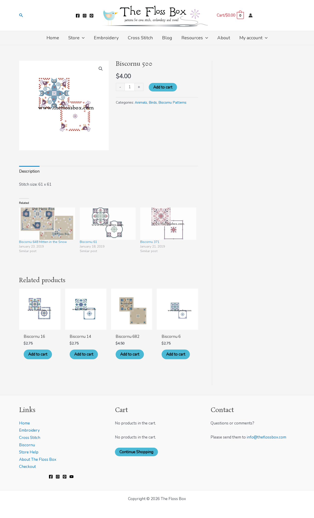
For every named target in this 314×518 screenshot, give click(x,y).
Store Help (28, 452)
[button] (21, 15)
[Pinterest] (91, 16)
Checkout (27, 466)
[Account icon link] (250, 15)
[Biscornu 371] (168, 223)
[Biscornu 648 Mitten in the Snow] (47, 223)
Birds (153, 102)
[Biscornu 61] (108, 223)
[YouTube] (71, 477)
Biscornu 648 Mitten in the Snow (43, 242)
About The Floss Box (37, 459)
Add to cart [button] (37, 354)
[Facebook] (78, 16)
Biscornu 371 (149, 242)
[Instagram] (85, 16)
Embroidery (29, 430)
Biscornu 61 (88, 242)
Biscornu (27, 445)
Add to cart (162, 87)
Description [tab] (29, 171)
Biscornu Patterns (172, 102)
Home (24, 423)
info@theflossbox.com (266, 437)
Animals (141, 102)
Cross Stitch (29, 437)
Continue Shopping (136, 452)
